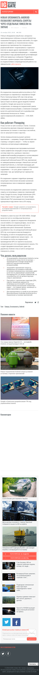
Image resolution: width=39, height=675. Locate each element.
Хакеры (7, 306)
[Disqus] (19, 441)
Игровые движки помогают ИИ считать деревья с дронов (25, 598)
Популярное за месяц (20, 558)
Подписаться (32, 639)
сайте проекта (16, 64)
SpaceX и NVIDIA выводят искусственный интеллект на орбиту (25, 609)
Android (21, 306)
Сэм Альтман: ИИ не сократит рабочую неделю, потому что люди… (25, 564)
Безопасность (14, 306)
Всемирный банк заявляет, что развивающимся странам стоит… (25, 575)
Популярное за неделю (19, 554)
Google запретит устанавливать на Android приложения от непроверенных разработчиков (19, 208)
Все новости (15, 27)
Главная (24, 27)
